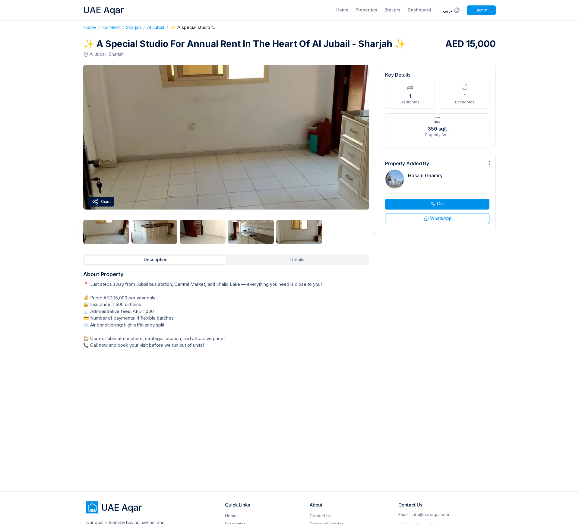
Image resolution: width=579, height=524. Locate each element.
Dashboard (419, 9)
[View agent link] (437, 192)
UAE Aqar (103, 10)
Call (441, 204)
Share (105, 201)
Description (155, 259)
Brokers (392, 9)
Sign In (481, 10)
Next (374, 233)
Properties (366, 9)
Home (342, 9)
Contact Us (320, 515)
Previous (78, 233)
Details (297, 259)
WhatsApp (441, 218)
